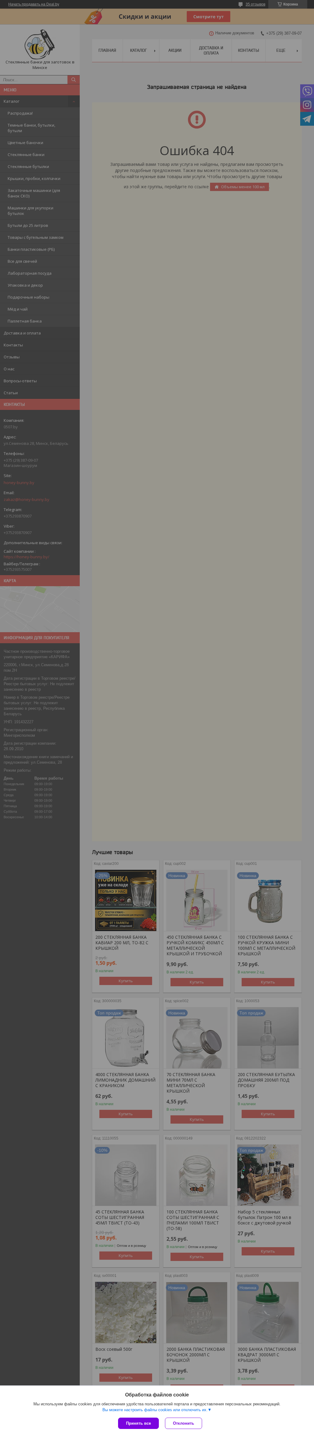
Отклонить (183, 1423)
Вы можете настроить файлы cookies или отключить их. (155, 1410)
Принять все (138, 1423)
